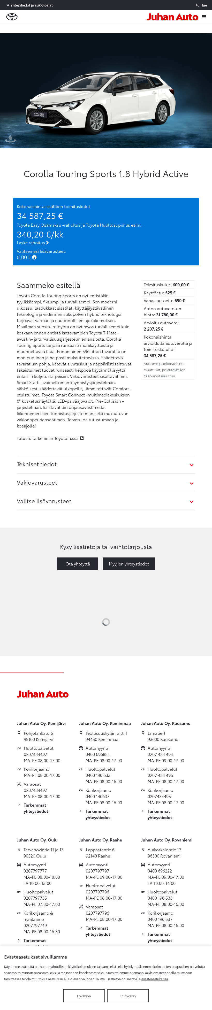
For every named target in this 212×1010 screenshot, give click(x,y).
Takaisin (31, 28)
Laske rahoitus (31, 242)
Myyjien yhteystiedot (129, 564)
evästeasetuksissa (154, 978)
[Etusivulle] (172, 16)
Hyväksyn (84, 995)
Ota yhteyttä (77, 564)
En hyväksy (128, 995)
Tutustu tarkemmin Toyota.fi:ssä (48, 438)
